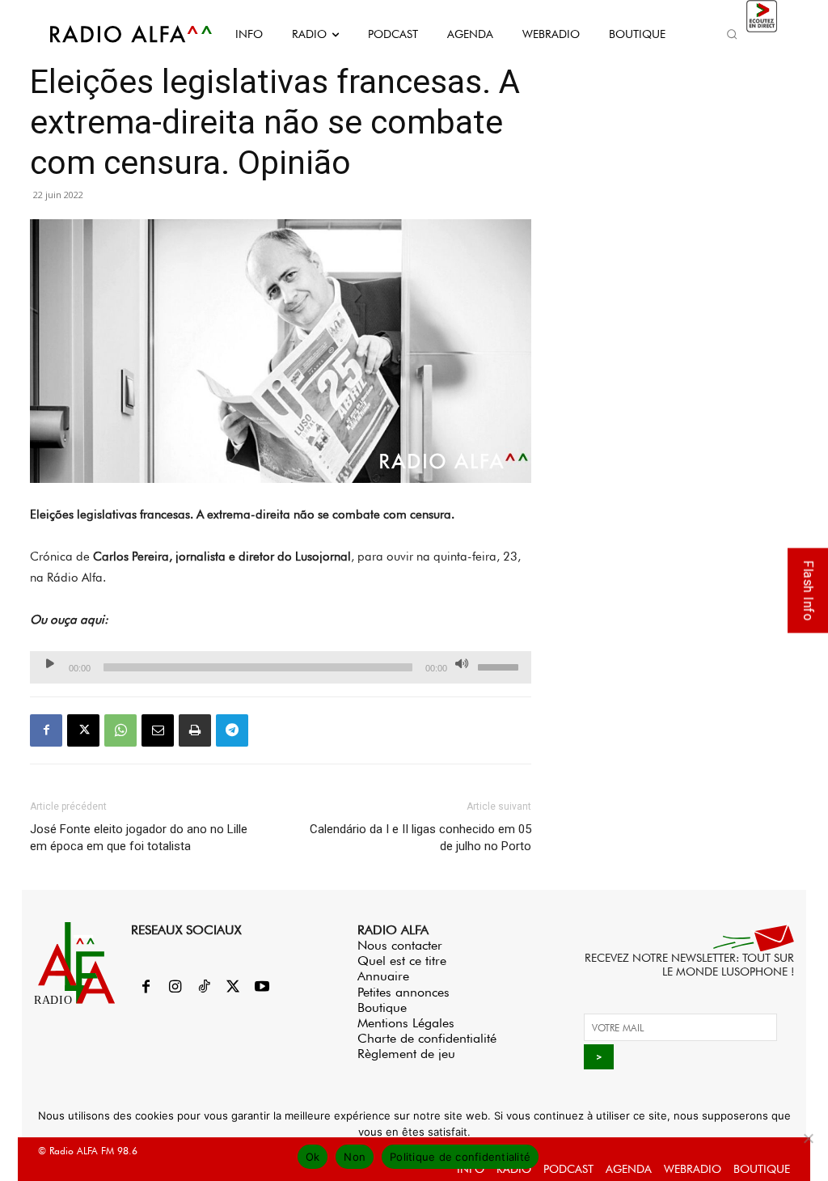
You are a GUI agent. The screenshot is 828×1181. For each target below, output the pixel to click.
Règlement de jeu (406, 1053)
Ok (313, 1156)
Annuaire (383, 976)
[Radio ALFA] (113, 34)
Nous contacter (399, 945)
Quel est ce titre (401, 960)
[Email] (158, 730)
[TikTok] (203, 987)
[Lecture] (50, 663)
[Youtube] (262, 987)
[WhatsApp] (120, 730)
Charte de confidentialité (426, 1038)
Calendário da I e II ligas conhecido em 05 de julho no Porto (420, 837)
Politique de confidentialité (460, 1156)
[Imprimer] (195, 730)
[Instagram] (174, 987)
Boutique (382, 1007)
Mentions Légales (405, 1023)
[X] (83, 730)
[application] (280, 667)
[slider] (500, 665)
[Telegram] (232, 730)
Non (354, 1156)
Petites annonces (403, 992)
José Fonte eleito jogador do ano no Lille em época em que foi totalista (138, 837)
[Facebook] (46, 730)
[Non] (808, 1138)
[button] (732, 34)
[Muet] (462, 663)
